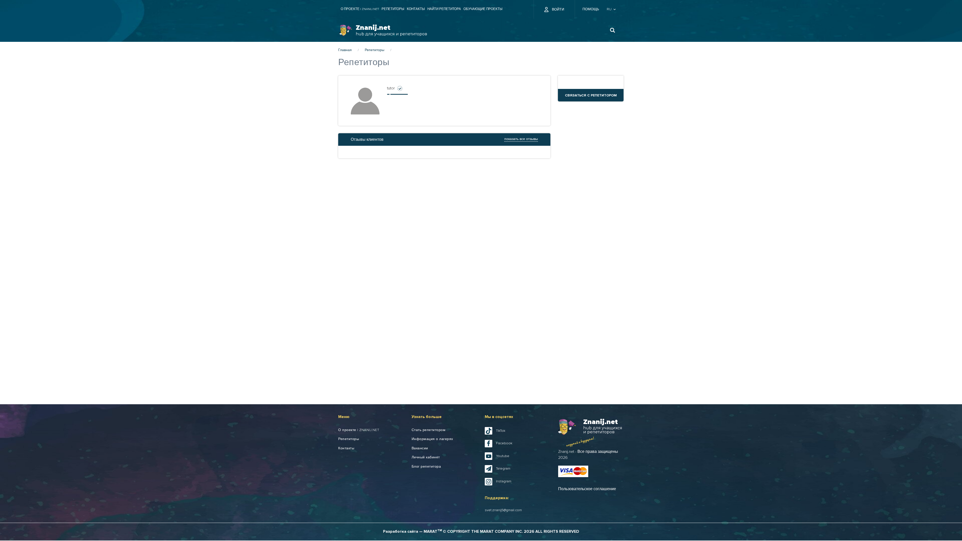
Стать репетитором (429, 430)
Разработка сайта (400, 531)
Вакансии (420, 448)
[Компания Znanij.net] (345, 30)
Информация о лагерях (432, 439)
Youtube (502, 456)
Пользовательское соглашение (587, 489)
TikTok (500, 431)
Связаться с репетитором (591, 95)
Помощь (590, 9)
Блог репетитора (426, 466)
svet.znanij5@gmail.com (503, 510)
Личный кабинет (426, 457)
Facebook (504, 443)
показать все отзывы (521, 139)
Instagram (503, 481)
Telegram (503, 468)
